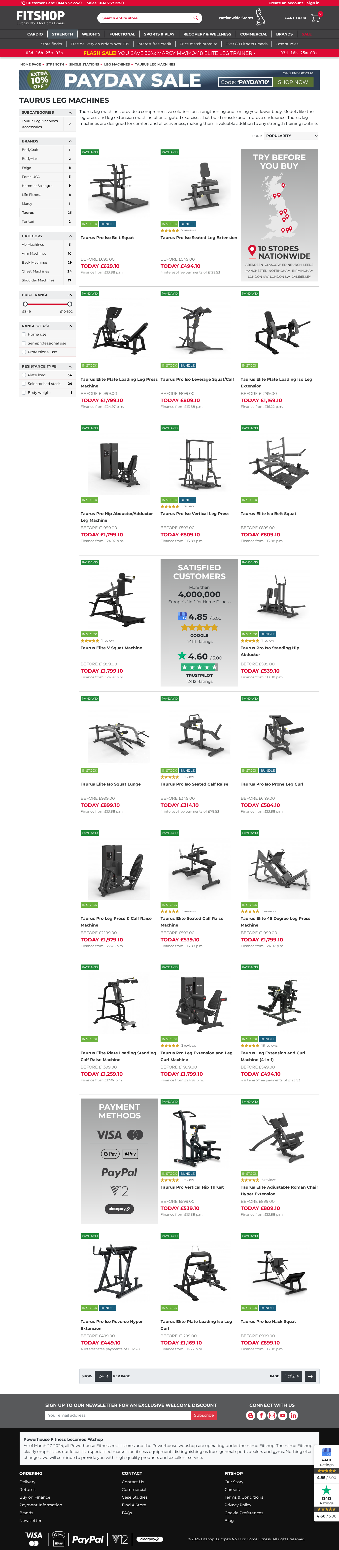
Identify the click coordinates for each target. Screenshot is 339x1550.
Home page (30, 64)
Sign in (313, 3)
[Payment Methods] (119, 1170)
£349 (26, 311)
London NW (258, 276)
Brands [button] (30, 141)
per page (121, 1376)
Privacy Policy (238, 1505)
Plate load (50, 375)
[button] (310, 1376)
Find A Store (134, 1505)
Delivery (27, 1482)
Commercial (134, 1489)
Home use (37, 334)
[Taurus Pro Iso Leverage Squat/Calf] (199, 329)
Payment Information (40, 1505)
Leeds (308, 265)
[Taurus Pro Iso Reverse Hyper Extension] (119, 1272)
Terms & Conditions (244, 1497)
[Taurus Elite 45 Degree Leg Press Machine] (279, 869)
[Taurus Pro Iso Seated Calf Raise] (199, 734)
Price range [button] (35, 295)
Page (274, 1376)
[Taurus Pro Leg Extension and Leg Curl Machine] (199, 1003)
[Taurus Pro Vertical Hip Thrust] (199, 1137)
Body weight (50, 392)
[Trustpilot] (327, 1490)
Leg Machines (117, 64)
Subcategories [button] (38, 112)
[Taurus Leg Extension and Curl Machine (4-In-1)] (279, 1003)
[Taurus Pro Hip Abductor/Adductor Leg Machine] (119, 464)
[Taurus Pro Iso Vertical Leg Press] (199, 464)
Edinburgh (292, 265)
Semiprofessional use (47, 343)
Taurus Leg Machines (155, 64)
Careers (232, 1489)
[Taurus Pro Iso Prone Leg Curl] (279, 734)
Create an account (286, 3)
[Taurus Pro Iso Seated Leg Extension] (199, 188)
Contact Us (133, 1482)
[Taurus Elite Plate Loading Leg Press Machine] (119, 329)
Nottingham (279, 271)
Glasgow (273, 265)
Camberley (301, 276)
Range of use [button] (36, 326)
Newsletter (30, 1520)
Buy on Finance (34, 1497)
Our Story (234, 1482)
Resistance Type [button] (39, 366)
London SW (280, 276)
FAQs (127, 1513)
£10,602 (66, 311)
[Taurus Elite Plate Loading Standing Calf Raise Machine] (119, 1003)
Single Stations (84, 64)
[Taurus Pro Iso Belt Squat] (119, 188)
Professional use (42, 352)
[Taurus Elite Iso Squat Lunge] (119, 734)
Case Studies (135, 1497)
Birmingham (302, 271)
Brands (26, 1513)
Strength (55, 64)
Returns (27, 1489)
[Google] (327, 1451)
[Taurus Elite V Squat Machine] (119, 598)
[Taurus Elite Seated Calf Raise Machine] (199, 869)
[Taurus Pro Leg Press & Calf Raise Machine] (119, 869)
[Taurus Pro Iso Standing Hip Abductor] (279, 598)
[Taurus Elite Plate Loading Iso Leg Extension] (279, 329)
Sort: (257, 136)
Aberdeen (254, 265)
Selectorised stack (50, 383)
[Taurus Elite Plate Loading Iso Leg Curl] (199, 1272)
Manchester (256, 271)
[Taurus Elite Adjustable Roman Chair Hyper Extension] (279, 1137)
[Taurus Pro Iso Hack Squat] (279, 1272)
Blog (229, 1520)
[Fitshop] (48, 18)
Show (87, 1376)
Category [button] (32, 236)
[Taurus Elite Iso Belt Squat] (279, 464)
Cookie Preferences (244, 1513)
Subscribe (204, 1415)
